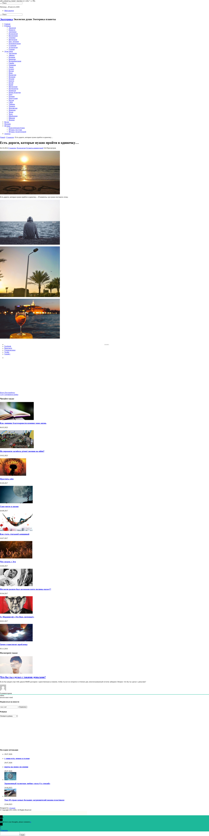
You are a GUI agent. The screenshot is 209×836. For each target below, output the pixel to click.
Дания (11, 67)
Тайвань (12, 104)
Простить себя (6, 479)
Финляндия (13, 108)
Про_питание (14, 41)
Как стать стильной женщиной (14, 534)
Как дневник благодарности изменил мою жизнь (23, 423)
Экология (12, 28)
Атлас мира (8, 51)
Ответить (4, 830)
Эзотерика (12, 32)
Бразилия (12, 59)
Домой (2, 137)
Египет (11, 69)
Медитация (13, 40)
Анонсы (7, 134)
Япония (11, 120)
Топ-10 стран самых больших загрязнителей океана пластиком (34, 800)
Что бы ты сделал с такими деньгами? (23, 677)
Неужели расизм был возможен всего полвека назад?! (25, 589)
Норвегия (12, 90)
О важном (12, 45)
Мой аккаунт (9, 11)
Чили (11, 114)
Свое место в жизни (9, 506)
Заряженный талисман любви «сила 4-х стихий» (27, 783)
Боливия (12, 57)
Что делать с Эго (8, 562)
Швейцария (13, 116)
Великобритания (15, 61)
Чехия (11, 112)
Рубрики (7, 26)
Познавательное (15, 43)
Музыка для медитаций (17, 132)
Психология (13, 34)
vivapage (12, 808)
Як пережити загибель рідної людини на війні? (22, 451)
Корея (11, 85)
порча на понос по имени (16, 767)
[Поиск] (1, 3)
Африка (11, 55)
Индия (11, 71)
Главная (7, 24)
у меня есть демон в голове (17, 758)
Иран (11, 73)
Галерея (11, 49)
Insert (22, 835)
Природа (12, 30)
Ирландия (12, 75)
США (11, 102)
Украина (12, 106)
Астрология (13, 47)
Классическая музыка (17, 128)
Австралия (13, 53)
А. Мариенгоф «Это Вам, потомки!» (17, 617)
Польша (12, 96)
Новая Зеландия (15, 92)
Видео (6, 122)
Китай (11, 83)
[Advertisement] (104, 376)
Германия (12, 65)
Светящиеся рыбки (9, 394)
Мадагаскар (13, 87)
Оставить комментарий (34, 148)
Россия (11, 100)
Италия (11, 79)
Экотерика (6, 19)
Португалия (13, 98)
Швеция (12, 118)
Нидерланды (13, 89)
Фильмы (7, 124)
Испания (12, 77)
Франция (12, 110)
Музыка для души (15, 130)
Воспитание (13, 36)
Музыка (7, 126)
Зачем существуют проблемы (13, 644)
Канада (11, 81)
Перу (11, 94)
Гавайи (11, 63)
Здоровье (12, 38)
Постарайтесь (7, 393)
